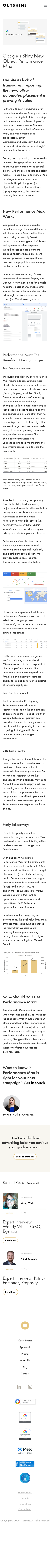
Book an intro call (25, 1156)
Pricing (25, 1353)
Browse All (33, 1183)
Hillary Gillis (13, 1114)
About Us (25, 1360)
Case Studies (25, 1340)
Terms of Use (25, 1503)
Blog (25, 1367)
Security (25, 1498)
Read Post (10, 1240)
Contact (25, 1373)
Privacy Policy (25, 1492)
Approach (25, 1347)
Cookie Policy (25, 1509)
